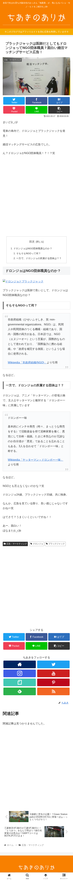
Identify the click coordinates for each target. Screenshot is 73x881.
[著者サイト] (19, 664)
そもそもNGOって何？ (28, 253)
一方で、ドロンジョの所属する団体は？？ (38, 258)
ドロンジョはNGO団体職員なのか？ (32, 248)
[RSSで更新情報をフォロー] (53, 691)
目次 (32, 241)
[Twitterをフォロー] (53, 664)
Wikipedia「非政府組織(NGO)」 (27, 362)
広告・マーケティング (16, 544)
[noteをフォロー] (19, 682)
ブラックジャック (56, 544)
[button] (66, 510)
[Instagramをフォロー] (19, 673)
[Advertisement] (36, 195)
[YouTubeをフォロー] (53, 673)
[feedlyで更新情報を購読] (19, 691)
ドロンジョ (38, 544)
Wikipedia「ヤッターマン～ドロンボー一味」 (35, 459)
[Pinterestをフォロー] (53, 682)
